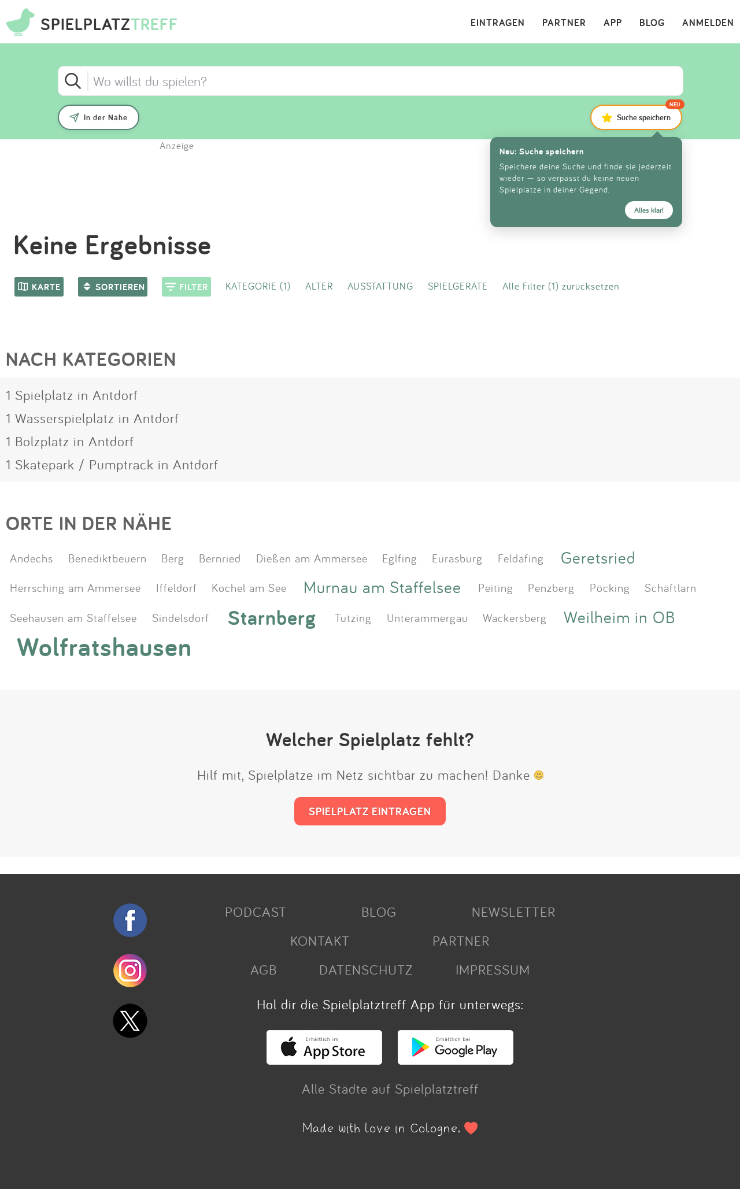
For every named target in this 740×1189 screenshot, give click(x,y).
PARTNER (564, 23)
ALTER (319, 285)
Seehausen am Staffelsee (73, 617)
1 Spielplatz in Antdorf (72, 394)
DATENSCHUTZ (366, 969)
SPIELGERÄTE (458, 285)
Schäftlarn (671, 587)
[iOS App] (324, 1059)
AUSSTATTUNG (380, 285)
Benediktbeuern (107, 557)
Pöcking (610, 587)
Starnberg (272, 617)
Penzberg (551, 587)
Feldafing (521, 557)
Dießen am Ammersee (312, 557)
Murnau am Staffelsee (382, 587)
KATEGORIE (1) (258, 285)
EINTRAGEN (498, 23)
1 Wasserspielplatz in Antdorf (92, 418)
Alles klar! (649, 210)
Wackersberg (515, 617)
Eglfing (399, 557)
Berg (172, 557)
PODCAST (256, 911)
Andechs (31, 557)
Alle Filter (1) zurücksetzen (561, 285)
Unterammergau (427, 617)
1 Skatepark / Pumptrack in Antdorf (112, 464)
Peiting (495, 587)
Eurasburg (457, 557)
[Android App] (455, 1059)
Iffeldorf (176, 587)
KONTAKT (320, 940)
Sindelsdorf (180, 617)
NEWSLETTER (514, 911)
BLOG (652, 23)
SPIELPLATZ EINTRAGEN (370, 810)
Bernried (220, 557)
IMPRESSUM (493, 969)
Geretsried (598, 557)
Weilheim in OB (619, 617)
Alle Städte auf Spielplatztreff (390, 1088)
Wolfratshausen (104, 647)
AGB (263, 969)
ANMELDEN (708, 23)
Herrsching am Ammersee (75, 587)
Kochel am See (249, 587)
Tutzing (353, 617)
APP (613, 23)
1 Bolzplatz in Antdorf (70, 441)
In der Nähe (106, 117)
